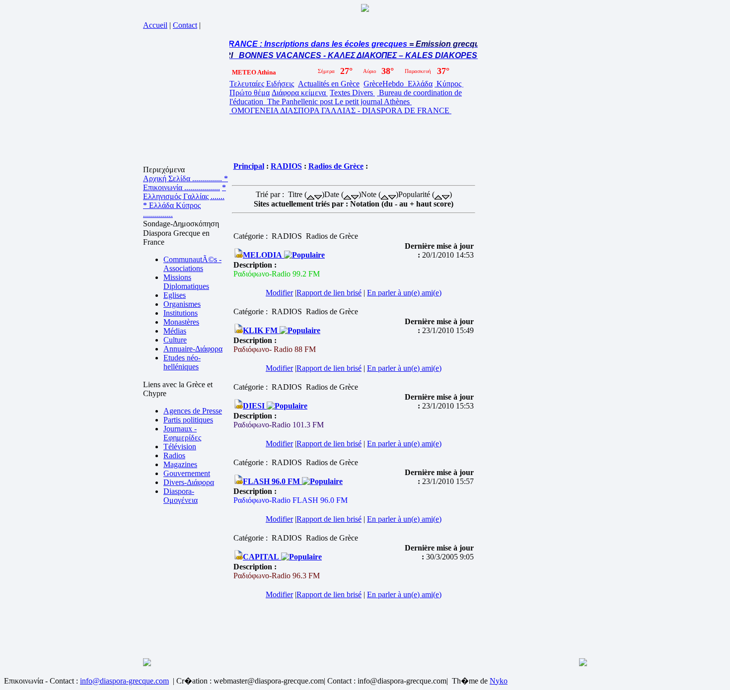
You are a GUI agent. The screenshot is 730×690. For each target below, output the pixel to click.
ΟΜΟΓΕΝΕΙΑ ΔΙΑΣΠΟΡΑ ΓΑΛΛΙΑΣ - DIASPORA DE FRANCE (340, 110)
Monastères (181, 322)
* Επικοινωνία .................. (185, 183)
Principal (248, 166)
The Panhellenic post (300, 101)
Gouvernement (186, 473)
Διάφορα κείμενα (300, 92)
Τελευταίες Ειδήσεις (261, 83)
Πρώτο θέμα (249, 92)
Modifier (279, 292)
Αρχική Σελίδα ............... (183, 178)
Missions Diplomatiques (186, 281)
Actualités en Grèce (329, 83)
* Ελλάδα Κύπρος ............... (172, 209)
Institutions (180, 313)
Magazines (180, 464)
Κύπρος (449, 83)
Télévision (179, 446)
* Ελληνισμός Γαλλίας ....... (184, 192)
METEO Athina (254, 72)
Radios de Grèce (336, 166)
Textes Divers (352, 92)
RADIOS (286, 166)
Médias (174, 331)
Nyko (499, 681)
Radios (174, 455)
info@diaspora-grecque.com (124, 681)
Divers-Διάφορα (188, 482)
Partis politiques (188, 419)
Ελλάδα (419, 83)
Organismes (182, 304)
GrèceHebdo (385, 83)
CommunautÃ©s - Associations (192, 264)
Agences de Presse (192, 411)
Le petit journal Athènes (373, 101)
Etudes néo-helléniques (182, 362)
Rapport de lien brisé (329, 292)
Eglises (174, 295)
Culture (175, 340)
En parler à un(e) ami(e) (404, 292)
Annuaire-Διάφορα (192, 349)
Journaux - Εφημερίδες (182, 433)
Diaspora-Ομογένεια (180, 495)
